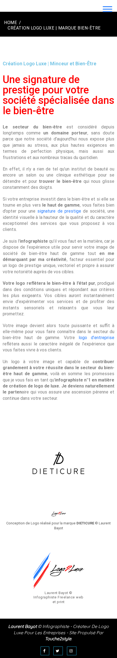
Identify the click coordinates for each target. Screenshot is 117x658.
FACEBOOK (45, 651)
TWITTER (58, 651)
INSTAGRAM (72, 651)
